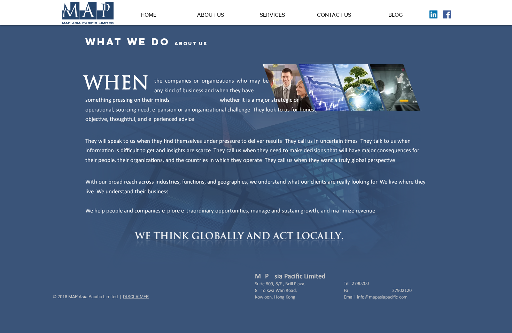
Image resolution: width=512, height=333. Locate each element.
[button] (210, 12)
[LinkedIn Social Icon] (433, 14)
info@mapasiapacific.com (382, 297)
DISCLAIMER (136, 296)
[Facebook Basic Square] (447, 14)
